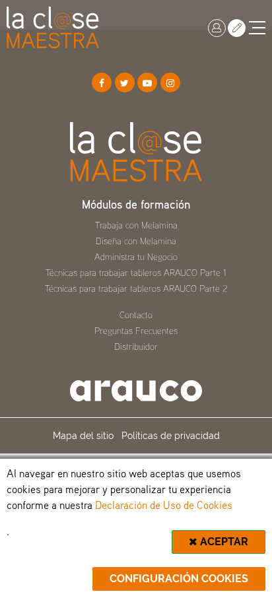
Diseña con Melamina (136, 240)
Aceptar (222, 541)
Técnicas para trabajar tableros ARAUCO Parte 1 (136, 272)
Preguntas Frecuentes (136, 330)
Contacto (136, 314)
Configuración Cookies (179, 578)
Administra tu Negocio (136, 256)
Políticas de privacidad (170, 435)
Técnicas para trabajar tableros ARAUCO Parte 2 (136, 288)
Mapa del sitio (83, 435)
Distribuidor (136, 346)
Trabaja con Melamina (136, 224)
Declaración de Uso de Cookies (163, 505)
